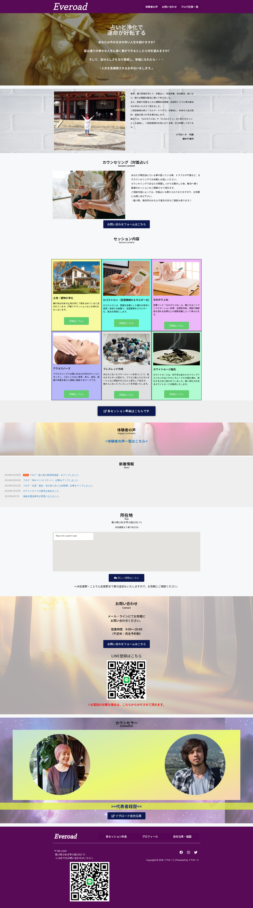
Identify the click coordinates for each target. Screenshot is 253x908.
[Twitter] (195, 852)
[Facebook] (181, 852)
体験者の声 (151, 6)
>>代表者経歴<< (126, 806)
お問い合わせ (169, 6)
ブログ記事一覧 (189, 6)
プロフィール (150, 836)
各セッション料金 (116, 836)
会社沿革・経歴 (182, 836)
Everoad (70, 6)
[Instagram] (188, 852)
